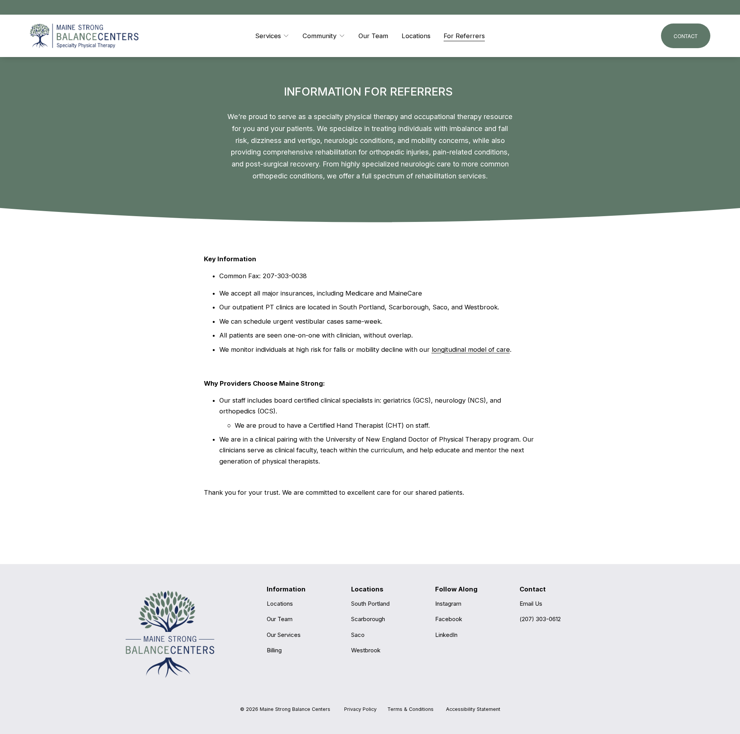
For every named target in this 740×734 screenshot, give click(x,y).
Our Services (284, 634)
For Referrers (464, 36)
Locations (416, 36)
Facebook (448, 619)
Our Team (373, 36)
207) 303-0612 (541, 619)
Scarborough (368, 619)
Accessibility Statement (473, 709)
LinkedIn (446, 634)
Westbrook (365, 650)
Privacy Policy (360, 709)
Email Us (531, 603)
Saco (358, 634)
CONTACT (686, 36)
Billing (274, 650)
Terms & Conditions (410, 709)
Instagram (448, 603)
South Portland (370, 603)
